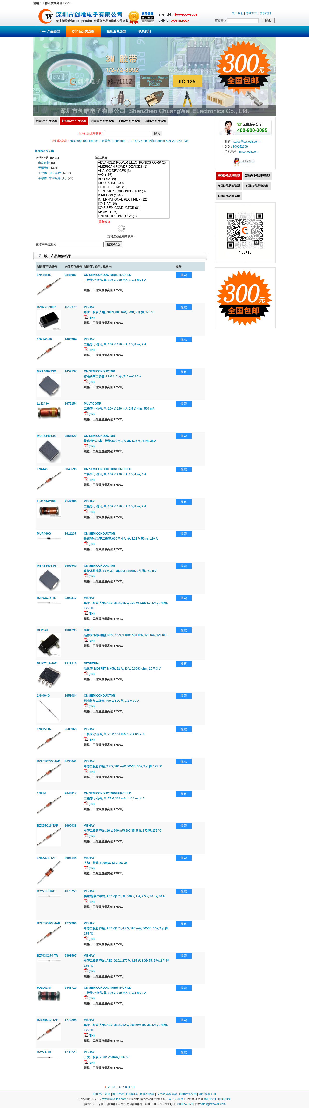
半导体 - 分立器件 (49, 173)
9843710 (71, 987)
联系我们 (265, 13)
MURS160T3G (46, 435)
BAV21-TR (44, 1052)
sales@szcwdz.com (246, 141)
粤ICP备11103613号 (217, 1099)
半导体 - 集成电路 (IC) (52, 178)
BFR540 (42, 630)
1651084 (71, 695)
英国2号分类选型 (129, 121)
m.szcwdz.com (248, 151)
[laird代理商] (45, 25)
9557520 (71, 435)
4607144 (71, 857)
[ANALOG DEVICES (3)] (133, 171)
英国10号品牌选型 (257, 186)
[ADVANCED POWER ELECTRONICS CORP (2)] (133, 163)
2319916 (71, 663)
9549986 (71, 501)
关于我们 (237, 13)
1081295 (71, 630)
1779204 (71, 1020)
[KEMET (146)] (133, 212)
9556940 (71, 565)
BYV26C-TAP (46, 891)
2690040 (71, 761)
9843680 (71, 275)
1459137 (71, 371)
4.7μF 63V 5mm (137, 141)
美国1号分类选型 (46, 121)
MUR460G (44, 533)
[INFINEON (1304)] (133, 196)
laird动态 (132, 1094)
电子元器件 (176, 1099)
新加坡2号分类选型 (74, 121)
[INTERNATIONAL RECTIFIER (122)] (133, 200)
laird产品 (118, 1094)
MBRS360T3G (46, 565)
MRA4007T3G (46, 371)
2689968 (71, 729)
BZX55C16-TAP (47, 825)
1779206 (71, 923)
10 (133, 1087)
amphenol (118, 141)
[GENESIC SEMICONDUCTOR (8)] (133, 191)
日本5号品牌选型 (229, 196)
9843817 (71, 793)
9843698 (71, 469)
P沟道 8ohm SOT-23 (162, 141)
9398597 (71, 955)
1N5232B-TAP (46, 857)
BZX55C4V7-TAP (48, 923)
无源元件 (44, 168)
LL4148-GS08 (46, 501)
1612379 (71, 307)
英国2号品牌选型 (229, 186)
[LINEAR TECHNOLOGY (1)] (133, 216)
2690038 (71, 825)
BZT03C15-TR (46, 598)
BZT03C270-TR (47, 955)
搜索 (184, 275)
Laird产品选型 (50, 31)
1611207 (70, 533)
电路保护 (44, 163)
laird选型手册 (207, 1094)
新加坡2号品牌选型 (257, 175)
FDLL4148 (44, 987)
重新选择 (104, 222)
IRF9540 (94, 141)
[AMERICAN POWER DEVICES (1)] (133, 167)
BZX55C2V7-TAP (48, 761)
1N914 (41, 793)
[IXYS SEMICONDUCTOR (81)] (133, 208)
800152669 (240, 146)
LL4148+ (43, 403)
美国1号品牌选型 (229, 175)
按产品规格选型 (167, 1094)
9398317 (71, 598)
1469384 (71, 339)
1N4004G (43, 695)
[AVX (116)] (133, 175)
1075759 (71, 891)
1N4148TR (44, 275)
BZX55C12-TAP (47, 1020)
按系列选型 (147, 1094)
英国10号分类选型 (102, 121)
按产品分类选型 (83, 31)
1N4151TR (44, 729)
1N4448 (42, 469)
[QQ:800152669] (245, 166)
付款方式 (251, 13)
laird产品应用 (188, 1094)
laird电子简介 (101, 1094)
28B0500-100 (79, 141)
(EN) (91, 317)
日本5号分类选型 (155, 121)
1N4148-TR (44, 339)
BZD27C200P (46, 307)
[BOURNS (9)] (133, 179)
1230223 (71, 1052)
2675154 (71, 403)
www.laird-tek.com (114, 1099)
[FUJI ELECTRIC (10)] (133, 187)
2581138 (183, 141)
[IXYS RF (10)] (133, 204)
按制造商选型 (116, 31)
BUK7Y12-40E (47, 663)
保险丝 (106, 141)
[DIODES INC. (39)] (133, 183)
